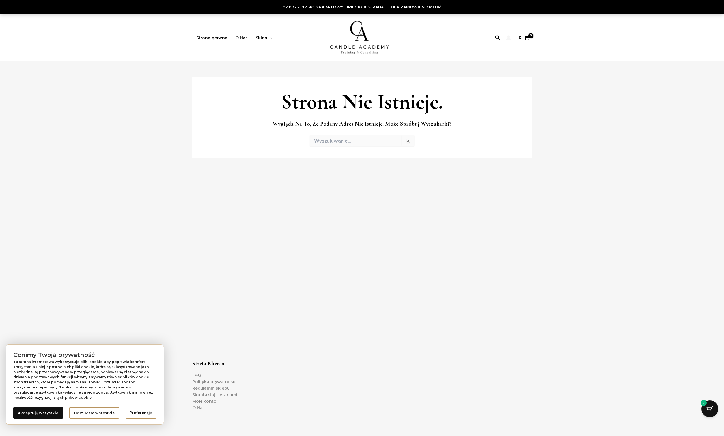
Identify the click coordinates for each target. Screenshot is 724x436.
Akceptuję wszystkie (38, 413)
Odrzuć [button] (433, 7)
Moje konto (204, 401)
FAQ (196, 374)
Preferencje (141, 413)
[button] (269, 38)
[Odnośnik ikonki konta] (508, 37)
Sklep (261, 37)
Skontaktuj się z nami (214, 394)
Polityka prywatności (214, 381)
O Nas (241, 37)
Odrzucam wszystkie (94, 413)
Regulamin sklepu (211, 388)
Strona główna (211, 37)
